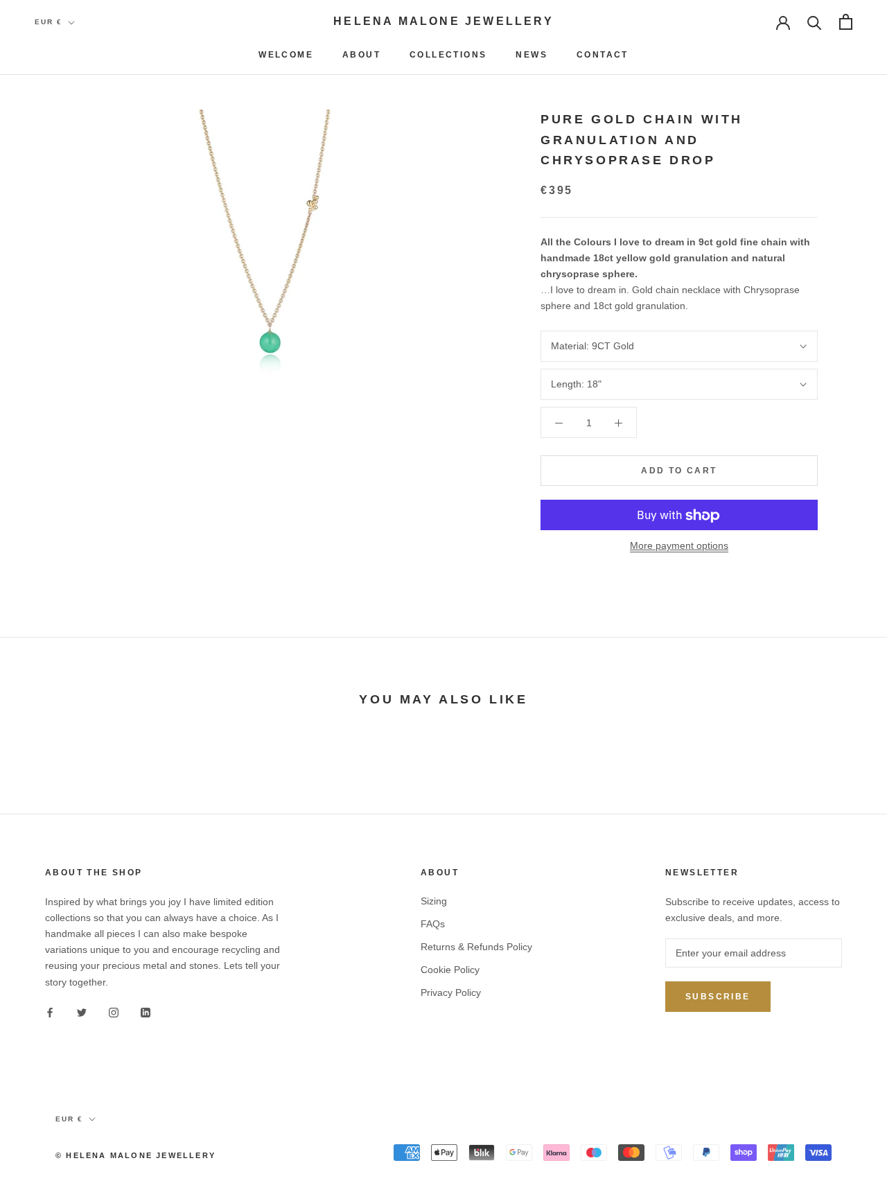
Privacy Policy (451, 992)
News (531, 55)
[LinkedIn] (145, 1012)
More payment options (679, 546)
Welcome (285, 55)
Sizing (434, 901)
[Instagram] (113, 1012)
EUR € (48, 22)
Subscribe (717, 996)
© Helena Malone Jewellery (135, 1155)
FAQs (433, 923)
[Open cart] (845, 22)
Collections (448, 55)
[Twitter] (82, 1012)
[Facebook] (50, 1012)
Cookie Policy (450, 969)
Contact (603, 55)
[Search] (814, 22)
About (361, 55)
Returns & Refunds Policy (476, 946)
